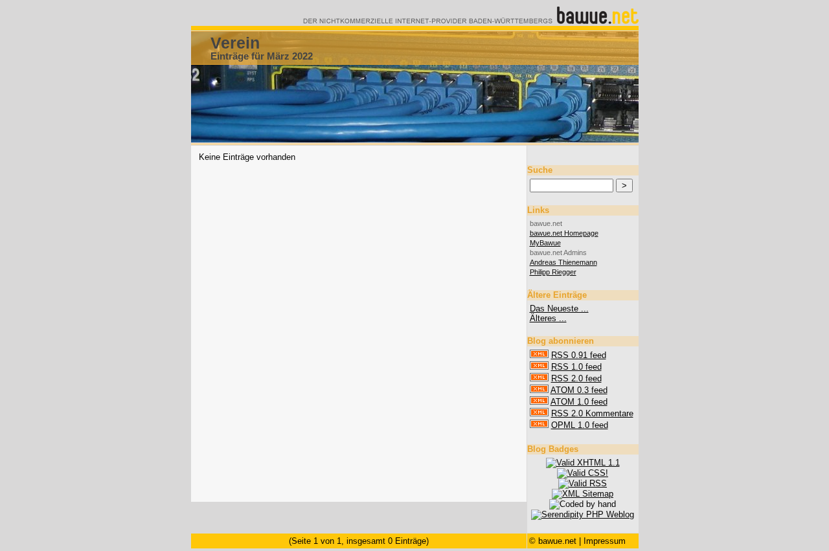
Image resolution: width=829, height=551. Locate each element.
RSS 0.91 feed (578, 355)
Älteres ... (548, 318)
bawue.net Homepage (564, 233)
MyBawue (545, 243)
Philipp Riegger (553, 272)
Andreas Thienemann (563, 262)
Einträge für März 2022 (261, 56)
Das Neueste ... (559, 308)
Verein (235, 43)
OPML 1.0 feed (579, 425)
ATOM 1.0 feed (579, 402)
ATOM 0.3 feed (579, 390)
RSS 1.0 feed (576, 367)
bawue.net (557, 541)
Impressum (605, 541)
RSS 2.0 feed (576, 378)
